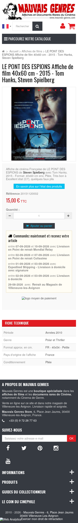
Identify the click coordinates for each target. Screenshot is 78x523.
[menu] (62, 26)
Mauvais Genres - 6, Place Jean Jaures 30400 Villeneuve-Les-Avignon (47, 514)
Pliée (48, 362)
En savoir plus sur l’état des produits (39, 186)
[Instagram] (56, 448)
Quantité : (13, 209)
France (49, 355)
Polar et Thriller (55, 340)
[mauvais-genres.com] (39, 10)
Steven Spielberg (34, 172)
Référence (13, 193)
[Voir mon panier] (71, 26)
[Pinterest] (40, 448)
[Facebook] (8, 448)
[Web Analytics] (10, 519)
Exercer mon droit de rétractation (42, 519)
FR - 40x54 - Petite (57, 347)
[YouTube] (8, 461)
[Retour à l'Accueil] (3, 51)
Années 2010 (53, 332)
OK (71, 438)
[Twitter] (24, 448)
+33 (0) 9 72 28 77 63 (23, 420)
